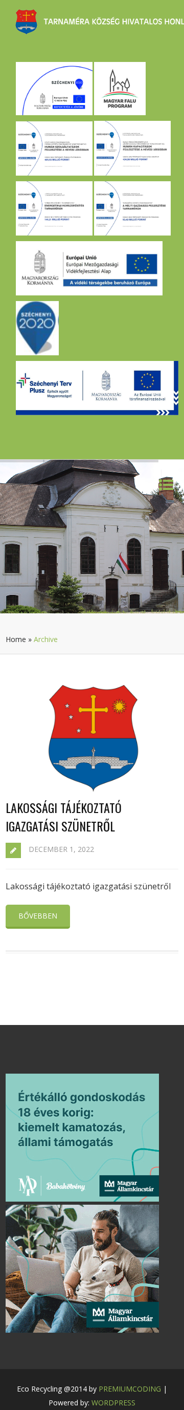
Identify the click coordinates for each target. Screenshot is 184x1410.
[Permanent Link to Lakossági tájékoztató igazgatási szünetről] (92, 788)
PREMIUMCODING (130, 1389)
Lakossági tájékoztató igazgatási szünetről (64, 816)
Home (16, 639)
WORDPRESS (113, 1402)
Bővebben (37, 916)
